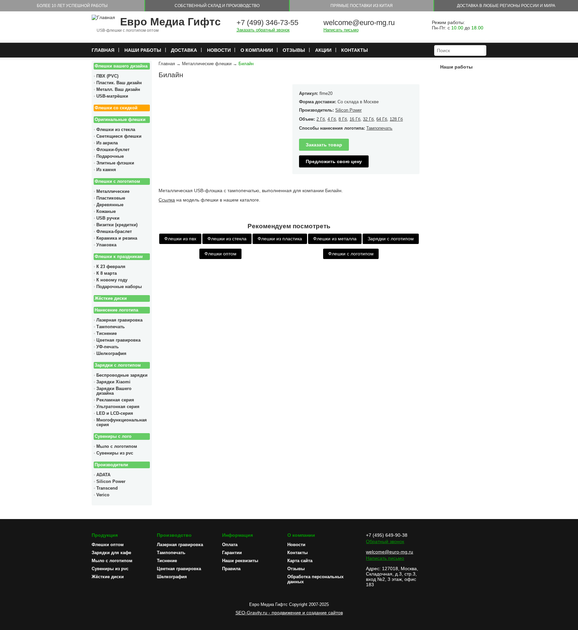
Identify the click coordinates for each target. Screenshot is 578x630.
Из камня (106, 169)
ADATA (103, 475)
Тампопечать (110, 327)
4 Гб (331, 119)
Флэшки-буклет (112, 149)
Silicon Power (110, 481)
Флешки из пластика (280, 238)
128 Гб (396, 119)
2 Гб (320, 119)
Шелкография (111, 353)
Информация (237, 535)
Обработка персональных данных (315, 579)
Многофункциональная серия (121, 422)
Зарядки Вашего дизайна (113, 391)
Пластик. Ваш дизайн (119, 83)
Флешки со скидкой (116, 108)
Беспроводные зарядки (122, 375)
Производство (174, 535)
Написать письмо (341, 29)
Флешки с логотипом (117, 181)
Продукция (105, 535)
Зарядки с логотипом (118, 365)
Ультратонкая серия (117, 406)
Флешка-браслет (114, 231)
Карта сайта (299, 560)
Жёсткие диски (111, 298)
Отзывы (294, 50)
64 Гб (381, 119)
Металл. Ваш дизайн (118, 89)
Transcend (107, 488)
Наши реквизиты (240, 560)
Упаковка (106, 245)
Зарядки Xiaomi (113, 382)
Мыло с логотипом (116, 446)
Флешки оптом (220, 253)
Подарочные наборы (119, 286)
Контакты (354, 50)
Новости (219, 50)
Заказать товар (324, 144)
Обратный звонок (385, 541)
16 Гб (355, 119)
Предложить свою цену (334, 161)
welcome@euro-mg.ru (359, 22)
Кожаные (106, 211)
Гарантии (232, 552)
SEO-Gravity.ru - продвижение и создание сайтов (289, 612)
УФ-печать (107, 347)
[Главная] (103, 17)
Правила (231, 568)
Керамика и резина (116, 238)
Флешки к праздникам (119, 256)
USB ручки (107, 218)
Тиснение (106, 333)
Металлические (112, 191)
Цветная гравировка (118, 340)
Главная (103, 50)
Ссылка (167, 200)
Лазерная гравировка (119, 320)
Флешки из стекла (115, 129)
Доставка (184, 50)
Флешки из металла (335, 238)
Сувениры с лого (113, 436)
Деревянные (109, 205)
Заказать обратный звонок (263, 29)
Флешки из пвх (180, 238)
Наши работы (142, 50)
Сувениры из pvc (114, 453)
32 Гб (368, 119)
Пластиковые (110, 198)
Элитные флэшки (115, 163)
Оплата (229, 544)
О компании (256, 50)
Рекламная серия (115, 400)
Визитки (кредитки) (116, 225)
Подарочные (110, 156)
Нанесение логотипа (116, 310)
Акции (323, 50)
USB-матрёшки (112, 96)
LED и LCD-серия (114, 413)
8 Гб (343, 119)
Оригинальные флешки (120, 119)
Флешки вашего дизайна (121, 66)
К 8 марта (106, 273)
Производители (111, 465)
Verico (102, 495)
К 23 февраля (110, 266)
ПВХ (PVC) (107, 76)
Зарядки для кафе (111, 552)
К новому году (111, 280)
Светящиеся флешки (118, 136)
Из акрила (107, 143)
